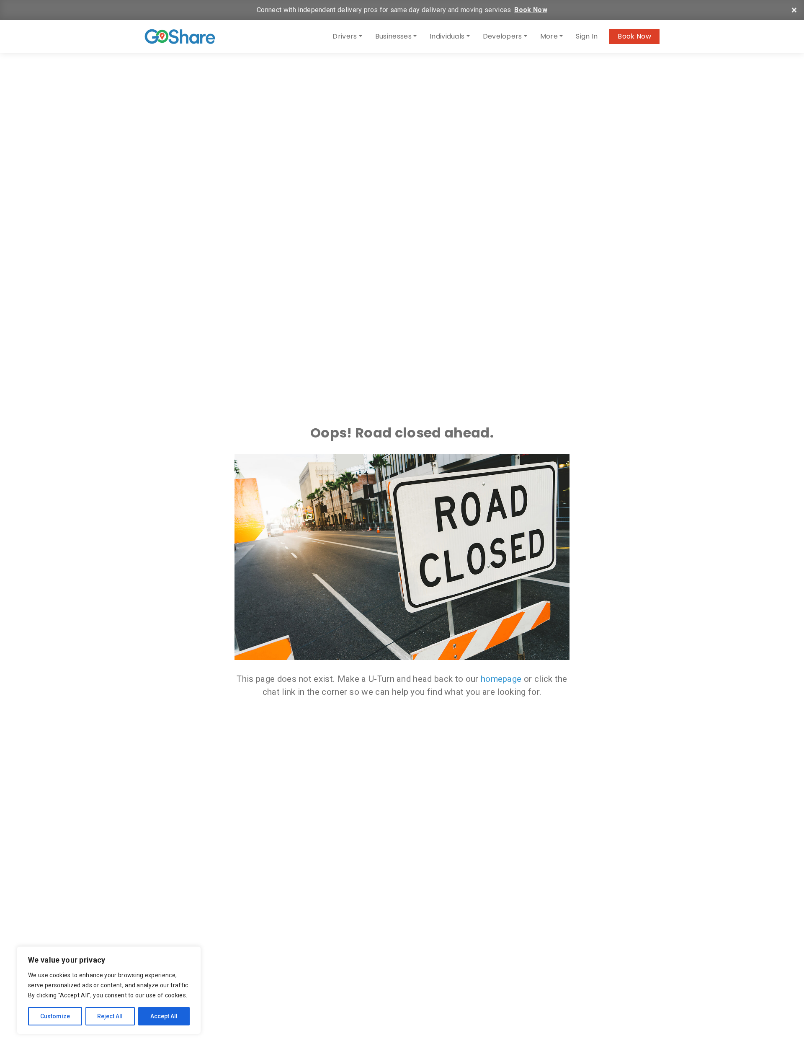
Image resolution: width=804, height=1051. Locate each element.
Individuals (447, 36)
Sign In (587, 36)
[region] (109, 990)
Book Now (530, 10)
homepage (501, 679)
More (549, 36)
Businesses (393, 36)
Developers (502, 36)
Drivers (344, 36)
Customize (55, 1016)
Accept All (164, 1016)
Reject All (110, 1016)
